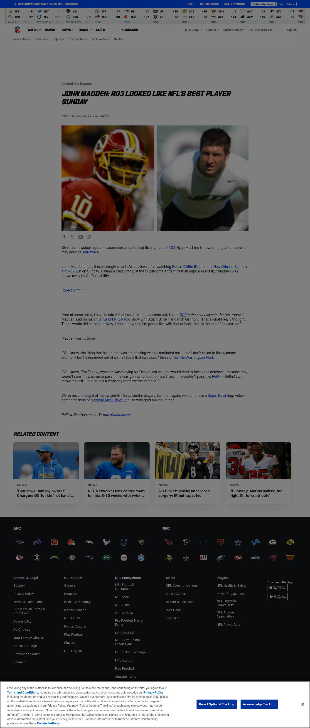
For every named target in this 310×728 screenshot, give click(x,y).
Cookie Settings (48, 723)
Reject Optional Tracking (216, 704)
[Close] (303, 704)
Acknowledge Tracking (259, 704)
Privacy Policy (153, 692)
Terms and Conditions (22, 692)
